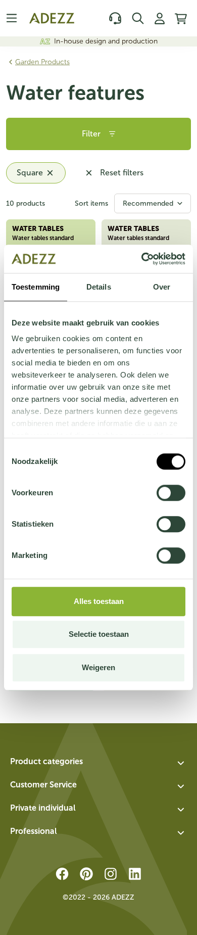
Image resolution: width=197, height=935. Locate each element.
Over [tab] (161, 287)
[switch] (171, 493)
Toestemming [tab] (36, 287)
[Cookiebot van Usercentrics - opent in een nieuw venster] (141, 258)
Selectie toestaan (99, 634)
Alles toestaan (99, 601)
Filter (91, 133)
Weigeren (98, 667)
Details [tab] (98, 287)
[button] (98, 763)
